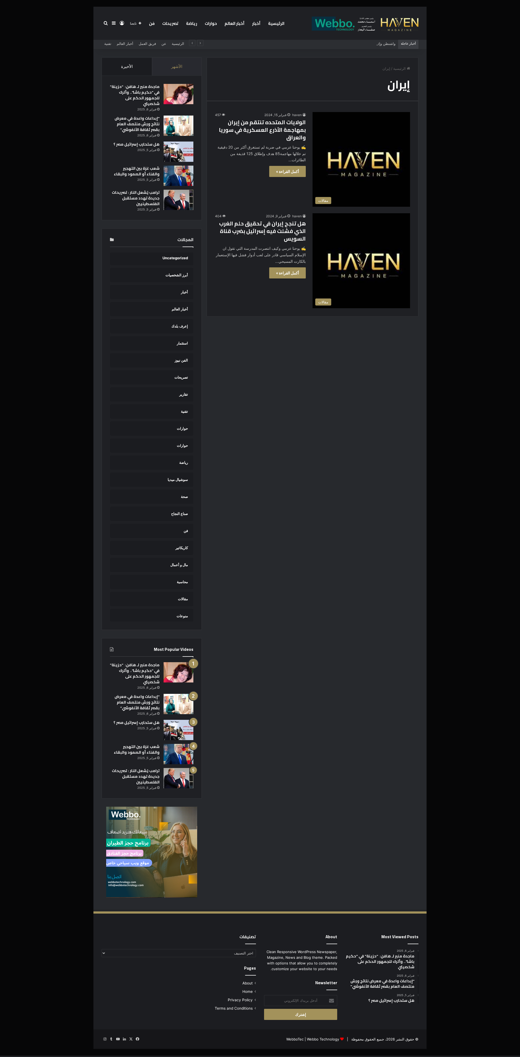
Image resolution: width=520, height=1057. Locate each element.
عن (163, 43)
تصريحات (170, 23)
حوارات (211, 23)
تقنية (107, 43)
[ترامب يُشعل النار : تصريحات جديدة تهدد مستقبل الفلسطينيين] (178, 200)
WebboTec (295, 1039)
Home (247, 991)
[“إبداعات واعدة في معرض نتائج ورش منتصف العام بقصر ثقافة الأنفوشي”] (178, 126)
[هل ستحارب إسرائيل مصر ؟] (178, 152)
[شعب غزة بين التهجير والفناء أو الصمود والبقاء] (178, 176)
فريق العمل (147, 43)
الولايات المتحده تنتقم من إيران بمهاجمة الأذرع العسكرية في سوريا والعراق (262, 129)
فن (152, 23)
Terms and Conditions (234, 1008)
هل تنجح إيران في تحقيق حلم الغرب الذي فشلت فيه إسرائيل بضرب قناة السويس (262, 231)
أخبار (256, 23)
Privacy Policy (240, 1000)
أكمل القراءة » (287, 171)
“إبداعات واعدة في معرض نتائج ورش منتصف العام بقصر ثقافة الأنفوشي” (137, 124)
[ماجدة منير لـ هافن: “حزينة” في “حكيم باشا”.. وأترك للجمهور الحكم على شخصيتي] (178, 94)
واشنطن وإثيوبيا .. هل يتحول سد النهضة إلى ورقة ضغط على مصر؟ (345, 43)
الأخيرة (127, 66)
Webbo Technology (323, 1039)
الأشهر (176, 66)
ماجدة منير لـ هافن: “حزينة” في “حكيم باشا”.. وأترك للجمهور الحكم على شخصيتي (135, 95)
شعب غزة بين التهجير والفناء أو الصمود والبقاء (137, 171)
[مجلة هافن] (364, 23)
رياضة (191, 23)
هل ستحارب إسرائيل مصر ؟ (136, 144)
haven (297, 115)
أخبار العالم (235, 23)
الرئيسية (276, 23)
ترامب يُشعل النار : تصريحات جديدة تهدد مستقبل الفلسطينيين (136, 198)
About (247, 983)
